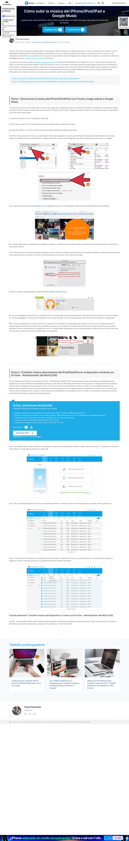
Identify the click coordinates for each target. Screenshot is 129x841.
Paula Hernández (22, 39)
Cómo (15, 722)
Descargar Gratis (22, 433)
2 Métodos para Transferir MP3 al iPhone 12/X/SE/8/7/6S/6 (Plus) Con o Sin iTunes (26, 683)
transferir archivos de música (45, 62)
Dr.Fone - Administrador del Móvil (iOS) (32, 405)
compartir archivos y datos (34, 58)
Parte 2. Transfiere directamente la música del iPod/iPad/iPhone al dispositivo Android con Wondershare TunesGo (53, 81)
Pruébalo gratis (51, 30)
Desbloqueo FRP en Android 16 (85, 3)
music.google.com (37, 206)
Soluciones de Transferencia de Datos (44, 42)
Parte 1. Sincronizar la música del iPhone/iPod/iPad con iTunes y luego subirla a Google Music (46, 78)
